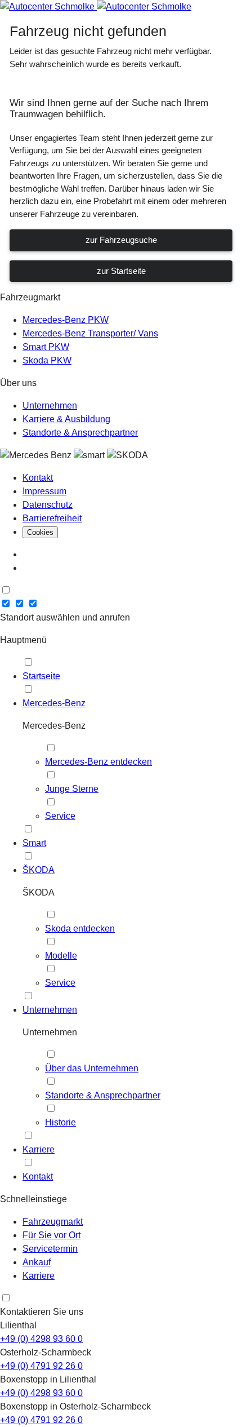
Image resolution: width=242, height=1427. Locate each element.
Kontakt (38, 477)
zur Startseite (121, 271)
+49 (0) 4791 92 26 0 (41, 1366)
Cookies (40, 532)
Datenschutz (48, 504)
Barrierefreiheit (52, 518)
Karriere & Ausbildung (66, 419)
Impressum (44, 491)
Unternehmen (50, 405)
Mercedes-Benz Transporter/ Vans (90, 333)
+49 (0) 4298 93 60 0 (41, 1339)
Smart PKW (46, 347)
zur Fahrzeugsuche (121, 240)
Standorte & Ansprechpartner (80, 432)
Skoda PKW (47, 360)
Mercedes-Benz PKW (66, 320)
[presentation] (6, 589)
